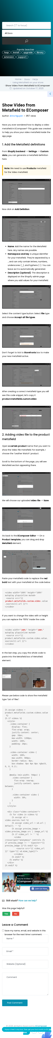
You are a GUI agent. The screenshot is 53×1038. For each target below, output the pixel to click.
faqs (6, 52)
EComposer (41, 1026)
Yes (6, 913)
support (22, 57)
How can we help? (28, 900)
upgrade (28, 52)
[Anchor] (47, 144)
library (40, 52)
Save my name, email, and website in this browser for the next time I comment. (25, 932)
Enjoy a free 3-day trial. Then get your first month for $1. (28, 1030)
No (15, 913)
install (16, 52)
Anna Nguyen (16, 115)
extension (9, 57)
